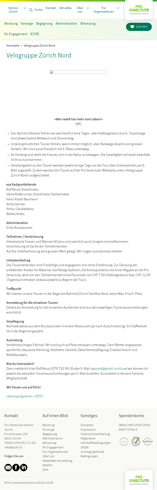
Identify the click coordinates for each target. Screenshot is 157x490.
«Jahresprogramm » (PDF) (24, 396)
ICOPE (34, 34)
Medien (47, 465)
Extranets (87, 425)
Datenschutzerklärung (95, 434)
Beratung (49, 425)
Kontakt (51, 8)
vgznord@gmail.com (105, 368)
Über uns (48, 456)
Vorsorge (48, 429)
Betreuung (49, 443)
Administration (53, 438)
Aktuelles (65, 8)
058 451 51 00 (25, 443)
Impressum (88, 429)
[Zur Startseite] (139, 9)
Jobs (45, 469)
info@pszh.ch (13, 447)
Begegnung (50, 434)
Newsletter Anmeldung (57, 461)
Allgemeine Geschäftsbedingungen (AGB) (96, 443)
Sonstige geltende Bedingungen (92, 454)
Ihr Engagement (53, 447)
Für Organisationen (55, 452)
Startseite (12, 45)
